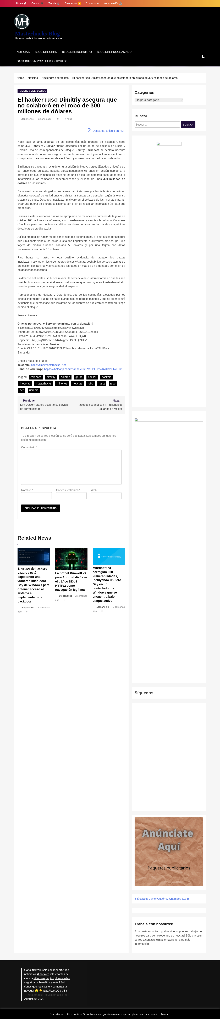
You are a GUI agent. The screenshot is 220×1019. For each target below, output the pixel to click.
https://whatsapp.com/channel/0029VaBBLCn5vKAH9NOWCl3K (83, 369)
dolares (65, 377)
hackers (106, 377)
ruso (113, 383)
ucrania (33, 390)
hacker (92, 377)
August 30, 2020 (34, 998)
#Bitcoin (37, 970)
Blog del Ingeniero (77, 51)
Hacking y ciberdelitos (32, 91)
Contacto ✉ (92, 3)
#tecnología (41, 978)
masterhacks (43, 383)
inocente (25, 383)
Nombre (27, 490)
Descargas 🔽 (73, 3)
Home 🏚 (21, 3)
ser (22, 390)
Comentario (29, 447)
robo (90, 383)
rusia (102, 383)
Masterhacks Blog (37, 33)
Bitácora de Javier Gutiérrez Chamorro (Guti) (162, 898)
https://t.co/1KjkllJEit (54, 990)
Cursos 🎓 (37, 3)
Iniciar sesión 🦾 (113, 3)
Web (94, 490)
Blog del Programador (115, 51)
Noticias (23, 51)
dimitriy (51, 377)
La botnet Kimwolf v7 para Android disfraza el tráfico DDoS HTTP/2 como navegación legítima (71, 581)
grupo (78, 377)
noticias (77, 383)
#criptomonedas (60, 978)
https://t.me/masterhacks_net (48, 364)
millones (62, 383)
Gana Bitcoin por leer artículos (42, 61)
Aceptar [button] (164, 1014)
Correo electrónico (68, 490)
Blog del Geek (46, 51)
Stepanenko (27, 118)
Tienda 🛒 (54, 3)
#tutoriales (43, 974)
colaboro (35, 377)
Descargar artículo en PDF (108, 130)
